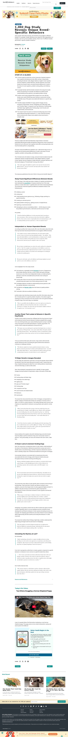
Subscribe (41, 712)
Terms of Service (38, 136)
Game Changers (42, 709)
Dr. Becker (23, 44)
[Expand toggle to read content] (52, 579)
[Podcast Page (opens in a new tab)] (39, 706)
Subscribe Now (53, 734)
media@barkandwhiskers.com (7, 721)
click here (20, 719)
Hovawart (36, 270)
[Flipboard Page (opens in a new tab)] (34, 706)
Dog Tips (18, 24)
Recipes (31, 709)
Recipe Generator (36, 3)
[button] (56, 4)
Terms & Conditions (62, 728)
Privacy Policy (32, 136)
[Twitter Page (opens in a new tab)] (29, 706)
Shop (62, 3)
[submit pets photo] (34, 14)
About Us (29, 3)
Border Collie (28, 287)
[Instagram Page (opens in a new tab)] (24, 706)
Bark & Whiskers (5, 728)
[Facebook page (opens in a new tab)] (21, 706)
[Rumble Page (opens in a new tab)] (47, 706)
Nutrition (23, 3)
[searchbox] (49, 2)
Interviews (31, 712)
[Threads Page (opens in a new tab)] (26, 706)
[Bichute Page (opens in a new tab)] (44, 706)
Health (18, 3)
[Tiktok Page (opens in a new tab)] (37, 706)
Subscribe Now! (57, 7)
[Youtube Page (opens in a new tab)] (42, 706)
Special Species (23, 712)
